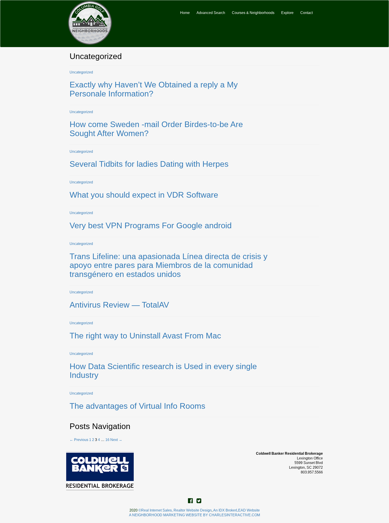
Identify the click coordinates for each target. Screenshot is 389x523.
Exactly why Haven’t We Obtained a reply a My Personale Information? (154, 89)
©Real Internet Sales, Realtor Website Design (175, 510)
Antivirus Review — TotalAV (119, 304)
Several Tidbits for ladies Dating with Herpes (149, 164)
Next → (116, 440)
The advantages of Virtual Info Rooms (137, 406)
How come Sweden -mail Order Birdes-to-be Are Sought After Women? (156, 129)
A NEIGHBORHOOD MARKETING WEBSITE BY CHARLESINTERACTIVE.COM (194, 515)
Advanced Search (211, 13)
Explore (287, 13)
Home (185, 13)
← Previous (79, 440)
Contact (306, 13)
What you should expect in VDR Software (144, 194)
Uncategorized (81, 72)
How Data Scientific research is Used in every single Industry (163, 371)
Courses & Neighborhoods (253, 13)
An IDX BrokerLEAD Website (236, 510)
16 (107, 440)
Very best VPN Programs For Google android (151, 225)
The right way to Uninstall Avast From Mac (145, 335)
